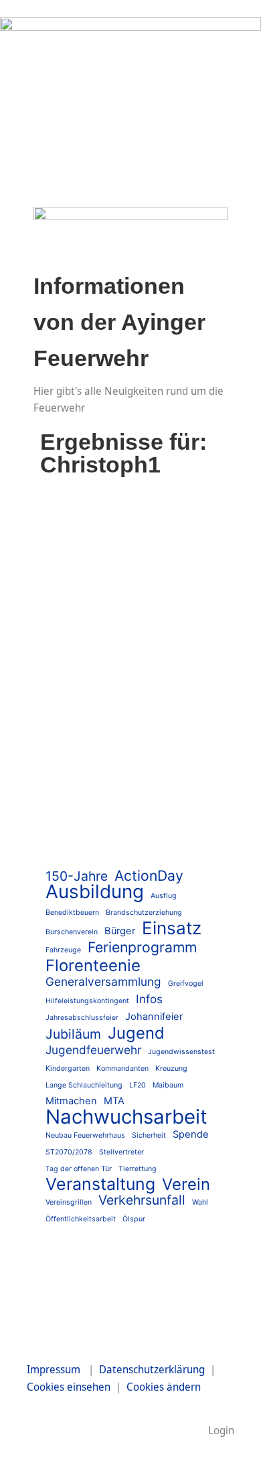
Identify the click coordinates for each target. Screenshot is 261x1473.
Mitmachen (71, 1101)
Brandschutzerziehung (144, 912)
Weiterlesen (95, 840)
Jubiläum (73, 1034)
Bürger (119, 931)
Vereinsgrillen (69, 1202)
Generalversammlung (103, 981)
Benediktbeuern (72, 912)
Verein (186, 1184)
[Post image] (130, 558)
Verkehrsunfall (141, 1200)
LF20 (137, 1085)
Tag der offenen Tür (79, 1168)
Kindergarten (68, 1068)
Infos (149, 999)
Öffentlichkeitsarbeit (81, 1219)
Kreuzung (171, 1068)
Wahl (200, 1202)
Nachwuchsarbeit (126, 1117)
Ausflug (164, 895)
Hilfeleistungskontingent (87, 1001)
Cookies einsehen (68, 1386)
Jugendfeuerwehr (93, 1050)
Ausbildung (95, 892)
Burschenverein (72, 932)
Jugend (136, 1033)
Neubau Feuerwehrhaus (85, 1135)
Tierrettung (137, 1168)
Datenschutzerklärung (152, 1369)
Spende (191, 1134)
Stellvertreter (121, 1152)
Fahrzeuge (63, 950)
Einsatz (77, 724)
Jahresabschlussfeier (82, 1017)
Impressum (53, 1369)
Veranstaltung (100, 1184)
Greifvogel (185, 983)
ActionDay (148, 876)
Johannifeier (154, 1017)
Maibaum (168, 1085)
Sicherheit (149, 1135)
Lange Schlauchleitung (84, 1085)
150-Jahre (77, 876)
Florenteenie (93, 965)
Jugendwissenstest (181, 1051)
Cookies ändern (163, 1386)
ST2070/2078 (69, 1152)
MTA (114, 1101)
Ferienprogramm (142, 947)
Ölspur (133, 1219)
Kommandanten (122, 1068)
